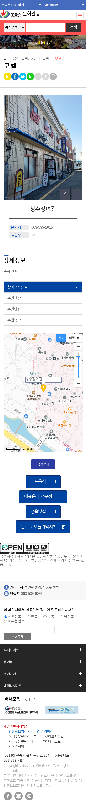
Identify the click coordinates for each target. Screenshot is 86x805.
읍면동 (8, 662)
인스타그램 (29, 796)
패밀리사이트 (13, 686)
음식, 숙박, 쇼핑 (25, 58)
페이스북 (8, 796)
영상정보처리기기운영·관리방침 (31, 732)
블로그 (18, 796)
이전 (25, 699)
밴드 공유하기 (31, 76)
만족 (34, 617)
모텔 (58, 59)
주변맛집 (14, 309)
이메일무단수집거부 (23, 737)
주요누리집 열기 (12, 4)
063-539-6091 (32, 594)
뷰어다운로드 (51, 742)
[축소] (78, 383)
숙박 (46, 58)
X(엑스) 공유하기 (23, 76)
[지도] (61, 338)
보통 (51, 617)
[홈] (5, 58)
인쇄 (53, 76)
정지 (30, 699)
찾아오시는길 (17, 287)
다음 (35, 699)
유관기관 (10, 674)
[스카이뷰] (73, 338)
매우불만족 (16, 621)
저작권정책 (16, 747)
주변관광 (14, 298)
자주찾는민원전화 (21, 742)
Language (51, 4)
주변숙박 (14, 320)
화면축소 (38, 76)
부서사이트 (11, 650)
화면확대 (46, 76)
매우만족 (14, 617)
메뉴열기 (80, 15)
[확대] (78, 347)
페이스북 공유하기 (15, 76)
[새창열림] (23, 710)
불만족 (69, 617)
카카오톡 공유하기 (8, 76)
